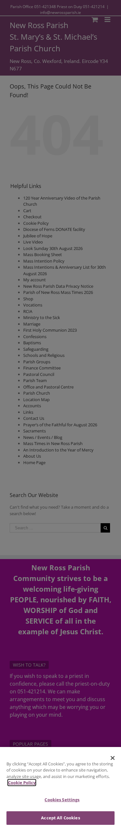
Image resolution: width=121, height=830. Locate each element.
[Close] (113, 758)
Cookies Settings (62, 800)
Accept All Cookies (60, 818)
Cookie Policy (21, 782)
